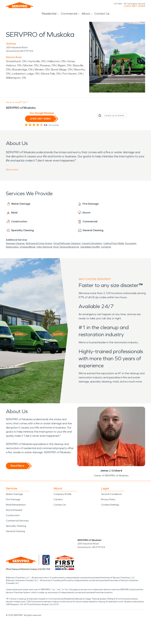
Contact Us (102, 13)
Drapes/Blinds (27, 246)
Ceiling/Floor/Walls (113, 243)
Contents (106, 246)
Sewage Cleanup (15, 243)
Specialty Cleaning (16, 525)
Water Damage (14, 494)
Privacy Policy (108, 499)
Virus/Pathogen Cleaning (67, 243)
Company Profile (63, 494)
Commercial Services (17, 520)
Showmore (12, 169)
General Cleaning (15, 531)
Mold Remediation (16, 504)
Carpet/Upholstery (92, 243)
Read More (17, 465)
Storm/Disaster (14, 510)
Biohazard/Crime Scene (39, 243)
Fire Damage (13, 499)
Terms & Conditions (111, 494)
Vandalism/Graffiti (90, 246)
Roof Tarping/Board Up (66, 246)
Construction (13, 515)
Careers (58, 499)
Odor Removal (44, 246)
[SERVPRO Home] (19, 5)
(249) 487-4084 (134, 6)
